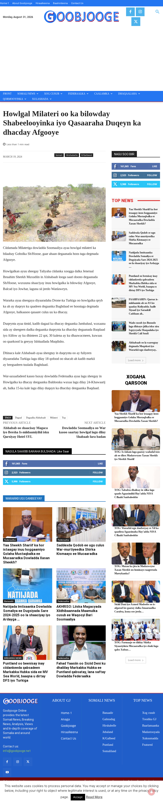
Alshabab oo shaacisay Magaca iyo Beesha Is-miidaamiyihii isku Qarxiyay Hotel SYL (26, 432)
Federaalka (10, 539)
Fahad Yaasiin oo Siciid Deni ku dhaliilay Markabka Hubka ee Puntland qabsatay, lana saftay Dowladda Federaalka (80, 669)
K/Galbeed (86, 155)
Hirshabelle (72, 155)
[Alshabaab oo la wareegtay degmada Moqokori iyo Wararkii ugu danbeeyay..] (119, 346)
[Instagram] (140, 11)
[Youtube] (7, 772)
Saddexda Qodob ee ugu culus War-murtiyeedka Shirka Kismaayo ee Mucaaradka (80, 549)
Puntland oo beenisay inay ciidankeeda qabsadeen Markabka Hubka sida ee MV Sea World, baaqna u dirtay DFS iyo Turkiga (25, 671)
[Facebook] (130, 11)
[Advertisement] (81, 59)
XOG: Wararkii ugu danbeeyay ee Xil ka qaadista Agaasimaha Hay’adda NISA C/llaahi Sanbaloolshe (136, 532)
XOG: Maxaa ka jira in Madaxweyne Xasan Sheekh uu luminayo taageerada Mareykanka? (135, 570)
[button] (157, 12)
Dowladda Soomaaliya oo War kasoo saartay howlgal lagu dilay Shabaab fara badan (82, 432)
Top (64, 417)
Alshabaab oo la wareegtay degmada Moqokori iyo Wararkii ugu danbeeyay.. (143, 346)
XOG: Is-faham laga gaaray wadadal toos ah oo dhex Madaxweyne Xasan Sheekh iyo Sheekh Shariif (137, 455)
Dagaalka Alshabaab (36, 417)
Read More (94, 797)
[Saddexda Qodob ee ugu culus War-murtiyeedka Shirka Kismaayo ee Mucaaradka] (81, 524)
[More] (76, 173)
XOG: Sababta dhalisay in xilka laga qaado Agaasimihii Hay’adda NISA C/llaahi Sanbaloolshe (134, 493)
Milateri (54, 417)
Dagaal (18, 417)
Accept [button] (78, 797)
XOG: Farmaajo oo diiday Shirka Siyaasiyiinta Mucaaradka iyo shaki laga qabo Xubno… (136, 646)
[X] (135, 21)
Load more (134, 360)
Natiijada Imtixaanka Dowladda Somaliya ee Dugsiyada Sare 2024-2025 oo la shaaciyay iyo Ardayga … (27, 613)
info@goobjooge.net (17, 751)
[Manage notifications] (151, 792)
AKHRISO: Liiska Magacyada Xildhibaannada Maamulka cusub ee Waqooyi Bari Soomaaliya (78, 613)
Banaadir (9, 601)
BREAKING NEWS (13, 657)
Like (100, 463)
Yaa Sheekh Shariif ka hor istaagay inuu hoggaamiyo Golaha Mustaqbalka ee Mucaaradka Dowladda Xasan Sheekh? (26, 553)
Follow (98, 472)
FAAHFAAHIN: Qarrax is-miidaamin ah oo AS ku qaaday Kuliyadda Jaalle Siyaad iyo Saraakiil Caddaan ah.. (143, 306)
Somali (59, 155)
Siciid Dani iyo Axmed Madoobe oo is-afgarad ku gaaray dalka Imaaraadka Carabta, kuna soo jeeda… (135, 608)
